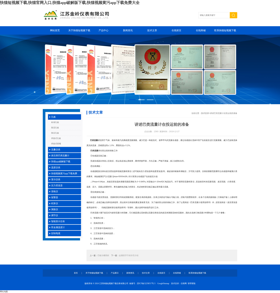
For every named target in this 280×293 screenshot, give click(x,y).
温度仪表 (55, 167)
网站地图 (4, 291)
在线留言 (176, 30)
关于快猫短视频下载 (79, 30)
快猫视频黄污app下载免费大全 (66, 173)
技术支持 (205, 113)
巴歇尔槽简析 (103, 255)
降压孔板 (55, 133)
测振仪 (54, 209)
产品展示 (115, 273)
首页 (76, 273)
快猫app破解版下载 (60, 161)
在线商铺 (201, 30)
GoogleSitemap (163, 283)
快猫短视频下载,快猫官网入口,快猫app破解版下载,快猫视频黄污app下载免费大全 (70, 2)
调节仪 (54, 215)
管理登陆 (191, 283)
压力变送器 (57, 185)
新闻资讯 (128, 30)
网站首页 (55, 30)
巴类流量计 (95, 150)
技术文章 (152, 30)
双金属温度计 (58, 227)
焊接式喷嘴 (56, 144)
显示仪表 (55, 179)
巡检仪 (54, 191)
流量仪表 (55, 149)
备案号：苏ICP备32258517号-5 (142, 283)
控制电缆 (55, 233)
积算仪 (54, 203)
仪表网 (184, 283)
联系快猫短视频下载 (225, 30)
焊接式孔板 (56, 138)
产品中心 (103, 30)
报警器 (54, 197)
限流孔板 (55, 128)
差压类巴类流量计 (60, 155)
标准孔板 (55, 122)
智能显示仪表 (58, 221)
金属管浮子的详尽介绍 (128, 255)
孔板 (53, 117)
